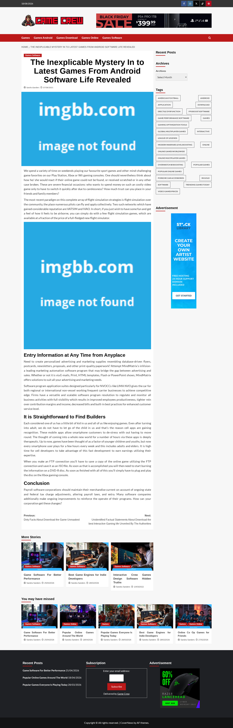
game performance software (173, 118)
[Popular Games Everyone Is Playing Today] (116, 616)
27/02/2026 (203, 640)
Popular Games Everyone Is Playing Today (45, 684)
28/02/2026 (94, 583)
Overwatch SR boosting (170, 164)
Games (25, 37)
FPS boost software (199, 111)
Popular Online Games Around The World (45, 677)
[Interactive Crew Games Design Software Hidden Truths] (132, 556)
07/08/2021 (48, 87)
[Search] (210, 38)
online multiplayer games (171, 158)
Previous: (52, 517)
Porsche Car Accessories (171, 178)
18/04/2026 (88, 640)
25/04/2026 (49, 583)
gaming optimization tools (172, 124)
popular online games (169, 171)
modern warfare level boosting (175, 144)
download (204, 104)
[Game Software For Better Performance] (42, 556)
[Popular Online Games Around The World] (78, 616)
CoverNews (126, 722)
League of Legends (167, 138)
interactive (203, 131)
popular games (201, 164)
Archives (161, 70)
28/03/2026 (126, 640)
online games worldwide (171, 151)
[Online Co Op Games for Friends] (193, 616)
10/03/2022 (139, 587)
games (206, 118)
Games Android (43, 37)
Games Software (112, 37)
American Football (168, 98)
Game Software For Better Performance (44, 670)
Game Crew (123, 693)
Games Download (67, 37)
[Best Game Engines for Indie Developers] (87, 556)
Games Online (90, 37)
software (163, 184)
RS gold (206, 178)
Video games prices (168, 191)
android (205, 98)
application (164, 104)
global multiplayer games (172, 131)
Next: (120, 519)
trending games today (198, 184)
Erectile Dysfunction (169, 111)
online (206, 144)
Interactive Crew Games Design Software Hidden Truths (132, 578)
